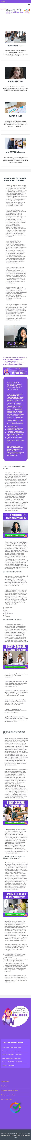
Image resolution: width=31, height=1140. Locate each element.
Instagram (9, 205)
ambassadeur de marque (12, 870)
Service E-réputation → (11, 361)
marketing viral (10, 283)
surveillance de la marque (13, 252)
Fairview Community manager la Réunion (15, 226)
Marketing (15, 152)
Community (15, 45)
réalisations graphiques (13, 449)
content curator (11, 590)
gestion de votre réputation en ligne (14, 625)
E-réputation (15, 81)
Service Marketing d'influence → (14, 364)
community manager (12, 211)
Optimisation (15, 764)
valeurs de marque (18, 222)
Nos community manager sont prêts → (16, 357)
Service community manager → (14, 359)
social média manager (14, 561)
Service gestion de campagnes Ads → (15, 363)
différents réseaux (11, 219)
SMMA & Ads (15, 115)
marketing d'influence (15, 872)
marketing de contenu (15, 258)
